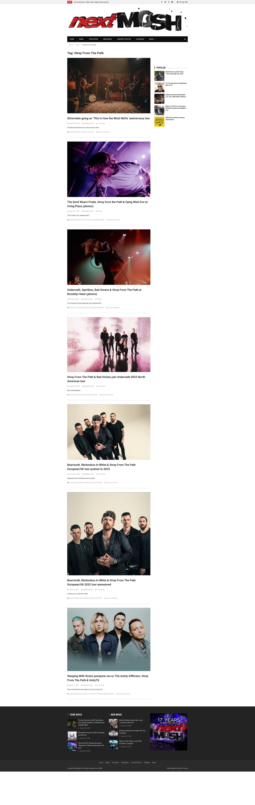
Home (72, 39)
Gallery (100, 211)
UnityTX (111, 694)
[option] (92, 2)
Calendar (140, 39)
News (81, 39)
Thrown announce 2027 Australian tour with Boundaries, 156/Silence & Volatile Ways (91, 722)
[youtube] (172, 2)
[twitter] (165, 2)
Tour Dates (93, 39)
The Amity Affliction (102, 694)
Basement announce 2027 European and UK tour (90, 2)
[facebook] (161, 2)
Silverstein (77, 132)
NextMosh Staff (89, 123)
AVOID (71, 132)
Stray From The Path (87, 132)
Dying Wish (72, 220)
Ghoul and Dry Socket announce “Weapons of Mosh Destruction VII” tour (91, 745)
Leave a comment (104, 132)
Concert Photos (124, 39)
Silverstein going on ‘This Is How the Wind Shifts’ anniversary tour (108, 118)
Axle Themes (183, 768)
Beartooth (72, 482)
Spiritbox (80, 307)
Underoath (100, 307)
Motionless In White (82, 482)
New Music (107, 39)
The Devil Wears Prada (97, 220)
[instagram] (168, 2)
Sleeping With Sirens (75, 694)
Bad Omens (72, 307)
